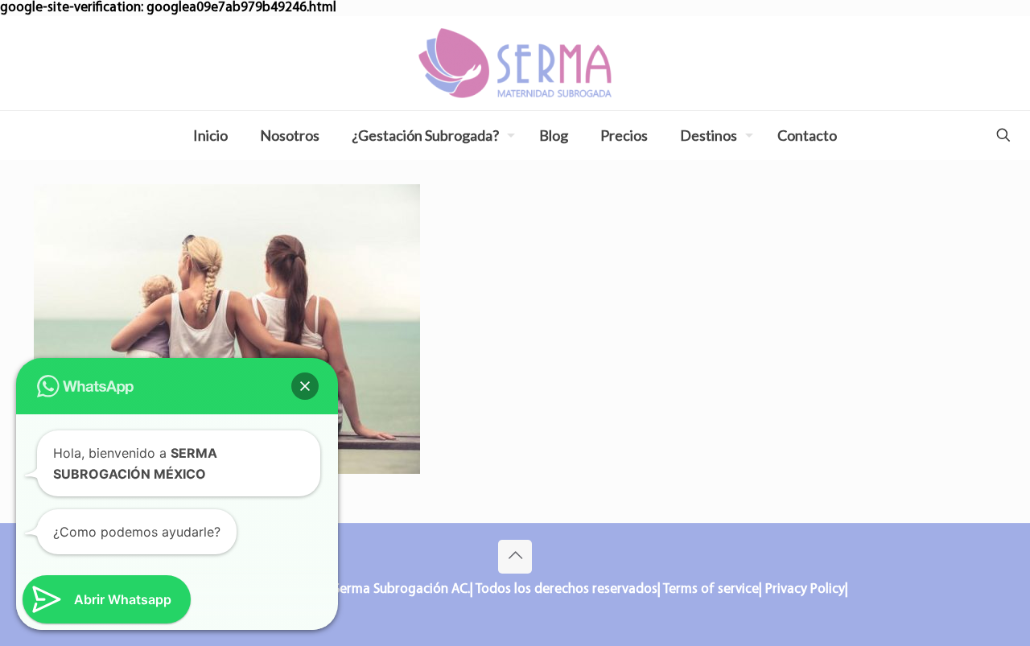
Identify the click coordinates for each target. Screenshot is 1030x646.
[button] (305, 386)
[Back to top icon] (515, 557)
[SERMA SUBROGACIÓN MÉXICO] (515, 63)
